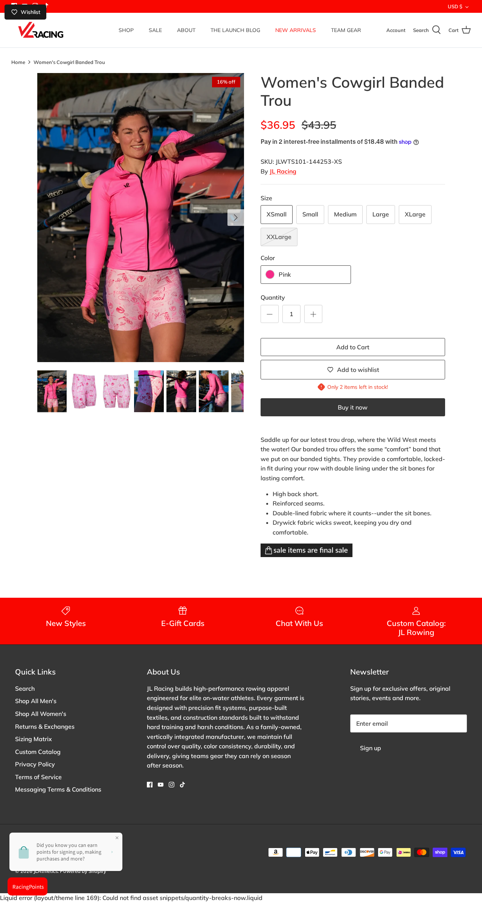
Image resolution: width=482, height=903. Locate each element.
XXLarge (279, 237)
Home (18, 62)
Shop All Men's (35, 701)
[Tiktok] (182, 784)
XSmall (277, 214)
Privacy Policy (35, 764)
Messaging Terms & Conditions (58, 789)
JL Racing (283, 171)
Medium (345, 214)
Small (310, 214)
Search (25, 688)
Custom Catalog (38, 751)
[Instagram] (171, 784)
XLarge (415, 214)
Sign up (370, 748)
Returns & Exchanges (45, 726)
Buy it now (353, 407)
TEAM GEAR (346, 30)
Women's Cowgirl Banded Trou (69, 62)
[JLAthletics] (40, 30)
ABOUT (186, 30)
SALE (155, 30)
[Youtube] (160, 784)
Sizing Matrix (33, 739)
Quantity (273, 297)
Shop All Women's (40, 713)
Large (380, 214)
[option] (140, 217)
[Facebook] (150, 784)
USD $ (455, 6)
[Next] (235, 217)
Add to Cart (352, 347)
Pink (285, 274)
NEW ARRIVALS (295, 30)
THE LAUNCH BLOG (235, 30)
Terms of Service (38, 777)
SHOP (126, 30)
